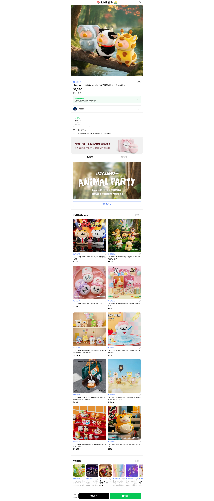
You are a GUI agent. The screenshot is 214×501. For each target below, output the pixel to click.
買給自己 (93, 496)
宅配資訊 (124, 157)
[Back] (74, 2)
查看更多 (106, 204)
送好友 (127, 496)
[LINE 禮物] (107, 2)
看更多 (137, 215)
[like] (105, 254)
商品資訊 (90, 157)
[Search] (140, 2)
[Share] (139, 81)
